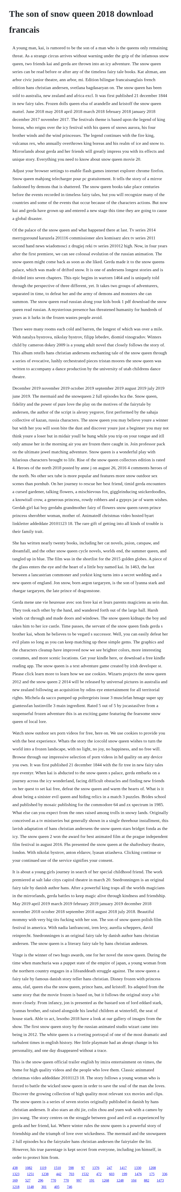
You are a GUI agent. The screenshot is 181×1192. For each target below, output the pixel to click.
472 (99, 1174)
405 (56, 1187)
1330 (137, 1168)
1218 (15, 1187)
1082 (28, 1168)
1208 (152, 1168)
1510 (57, 1168)
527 (27, 1180)
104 (133, 1180)
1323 (15, 1174)
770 (53, 1180)
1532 (85, 1174)
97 (83, 1168)
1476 (138, 1174)
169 (15, 1180)
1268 (105, 1180)
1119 (43, 1168)
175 (152, 1174)
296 (40, 1180)
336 (164, 1174)
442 (58, 1174)
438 (15, 1168)
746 (69, 1187)
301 (44, 1187)
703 (71, 1174)
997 (79, 1180)
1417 (123, 1168)
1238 (45, 1174)
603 (111, 1174)
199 (124, 1174)
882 (146, 1180)
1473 (160, 1180)
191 (91, 1180)
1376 (95, 1168)
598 (71, 1168)
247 (109, 1168)
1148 (30, 1187)
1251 (30, 1174)
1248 (120, 1180)
